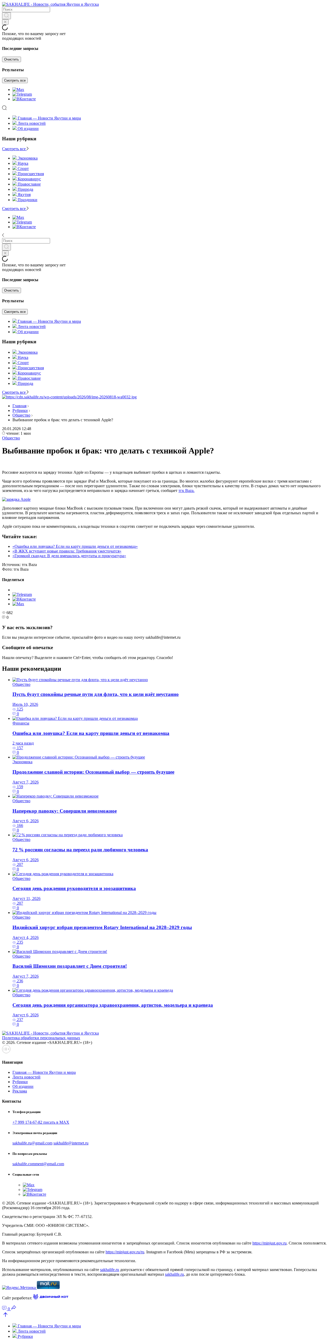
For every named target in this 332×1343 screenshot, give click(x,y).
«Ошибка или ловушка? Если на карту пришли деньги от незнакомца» (75, 546)
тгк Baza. (186, 490)
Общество (21, 415)
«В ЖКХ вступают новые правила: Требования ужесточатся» (66, 551)
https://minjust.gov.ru (269, 1243)
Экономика (22, 762)
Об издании (28, 128)
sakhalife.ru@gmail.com (32, 1143)
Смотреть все (15, 80)
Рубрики (20, 410)
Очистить (11, 59)
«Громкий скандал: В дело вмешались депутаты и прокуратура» (69, 556)
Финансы (20, 723)
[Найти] (6, 15)
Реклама (19, 1091)
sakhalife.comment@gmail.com (38, 1164)
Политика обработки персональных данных (41, 1038)
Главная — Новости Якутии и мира (49, 118)
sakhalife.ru (109, 1269)
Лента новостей (32, 123)
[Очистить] (5, 22)
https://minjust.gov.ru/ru (125, 1252)
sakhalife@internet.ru (70, 1143)
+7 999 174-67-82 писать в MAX (40, 1122)
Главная (19, 406)
